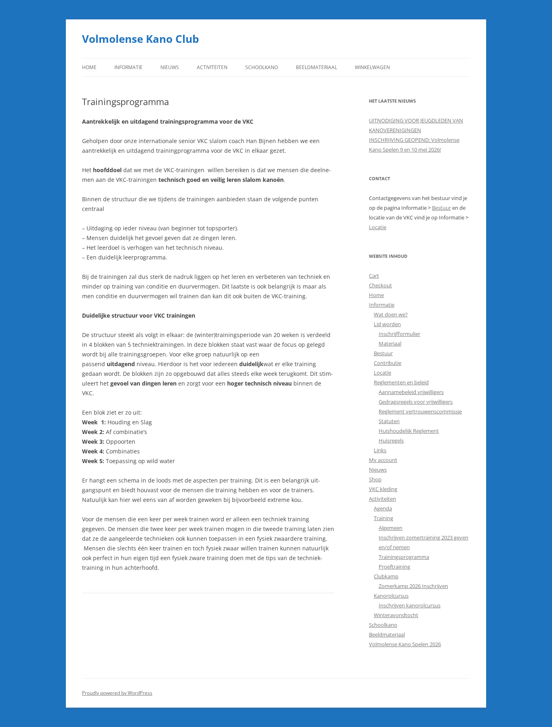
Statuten (389, 421)
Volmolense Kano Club (140, 39)
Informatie (128, 67)
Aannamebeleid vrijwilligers (411, 392)
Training (383, 518)
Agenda (383, 508)
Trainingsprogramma (404, 557)
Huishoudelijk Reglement (409, 430)
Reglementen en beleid (401, 382)
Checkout (380, 285)
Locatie (377, 227)
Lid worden (387, 324)
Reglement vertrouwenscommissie (420, 411)
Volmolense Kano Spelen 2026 (405, 644)
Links (380, 450)
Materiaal (390, 343)
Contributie (387, 363)
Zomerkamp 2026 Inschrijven (413, 586)
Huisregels (391, 440)
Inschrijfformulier (399, 333)
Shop (375, 479)
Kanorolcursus (391, 595)
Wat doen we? (391, 314)
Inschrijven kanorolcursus (409, 605)
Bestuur (441, 207)
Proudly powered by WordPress (117, 692)
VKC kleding (383, 489)
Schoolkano (261, 67)
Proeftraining (394, 566)
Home (89, 67)
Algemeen (390, 527)
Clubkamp (386, 576)
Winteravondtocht (396, 615)
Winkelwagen (372, 67)
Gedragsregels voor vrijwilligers (416, 401)
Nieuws (169, 67)
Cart (374, 275)
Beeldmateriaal (316, 67)
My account (383, 460)
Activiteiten (212, 67)
